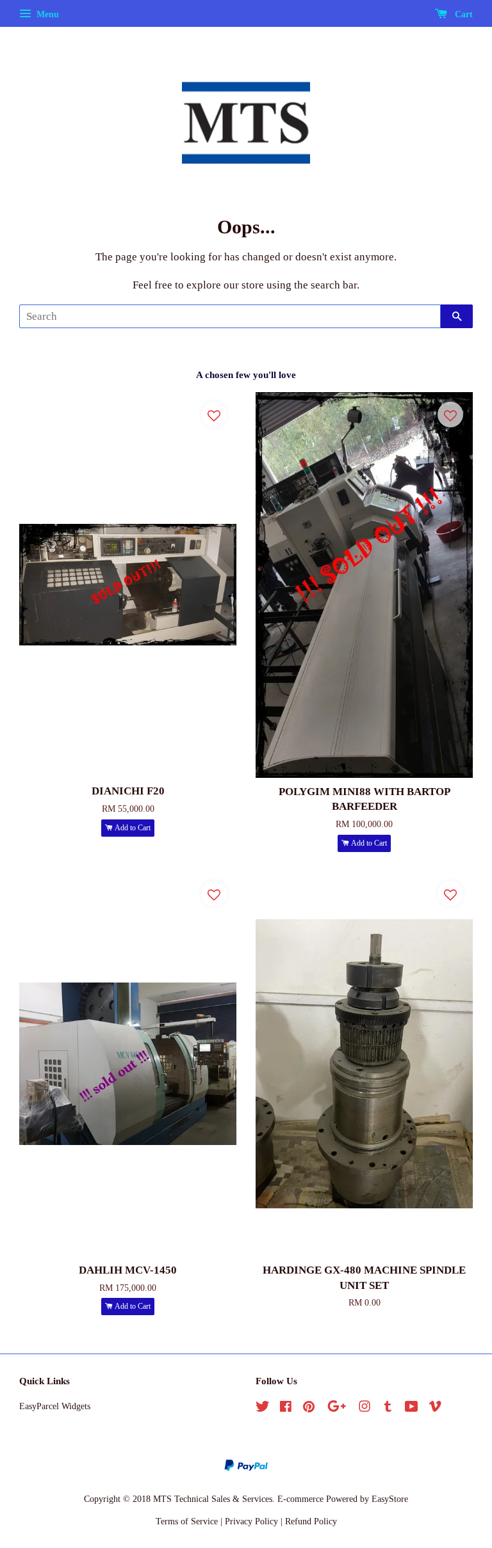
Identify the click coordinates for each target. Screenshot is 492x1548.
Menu (46, 14)
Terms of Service (187, 1521)
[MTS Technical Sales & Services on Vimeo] (435, 1408)
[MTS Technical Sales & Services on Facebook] (286, 1408)
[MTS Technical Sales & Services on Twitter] (263, 1408)
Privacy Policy (251, 1521)
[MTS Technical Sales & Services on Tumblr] (388, 1408)
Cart (462, 14)
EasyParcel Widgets (54, 1406)
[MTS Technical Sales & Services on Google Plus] (336, 1408)
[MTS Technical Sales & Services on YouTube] (411, 1408)
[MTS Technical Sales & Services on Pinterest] (309, 1408)
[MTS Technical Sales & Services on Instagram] (364, 1408)
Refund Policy (311, 1521)
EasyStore (390, 1499)
